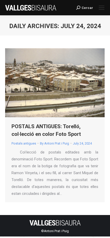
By (54, 143)
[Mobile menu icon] (101, 7)
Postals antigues (24, 143)
